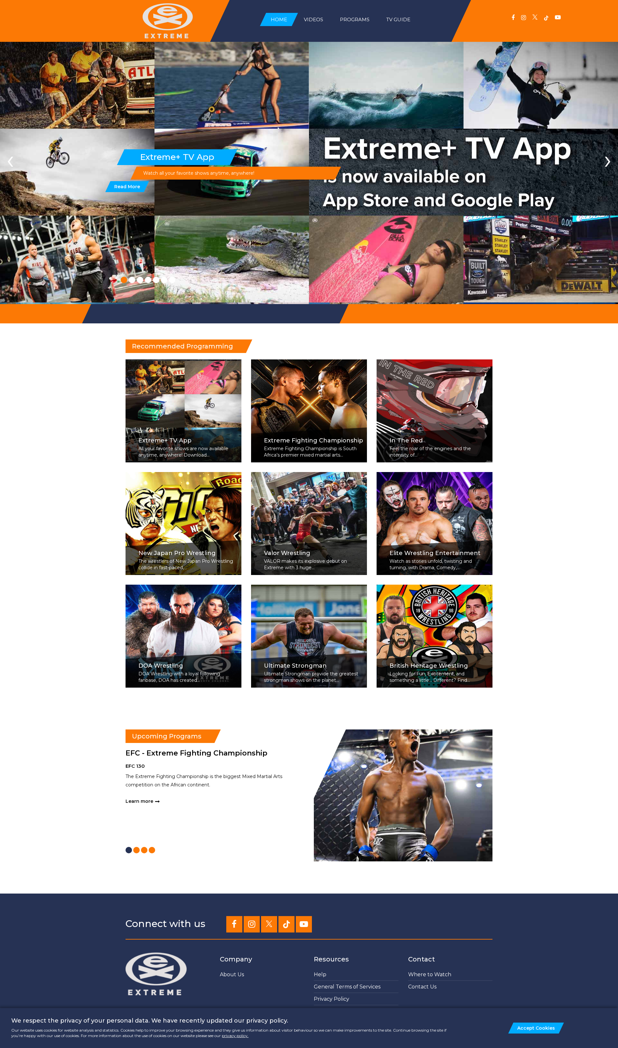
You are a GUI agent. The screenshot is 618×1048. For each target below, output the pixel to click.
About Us (232, 974)
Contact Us (422, 987)
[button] (124, 280)
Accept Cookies (536, 1028)
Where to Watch (429, 974)
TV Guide (398, 19)
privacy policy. (235, 1035)
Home (279, 19)
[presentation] (10, 159)
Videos (313, 19)
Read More (127, 187)
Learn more (139, 801)
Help (320, 974)
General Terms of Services (347, 987)
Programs (355, 19)
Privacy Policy (331, 999)
